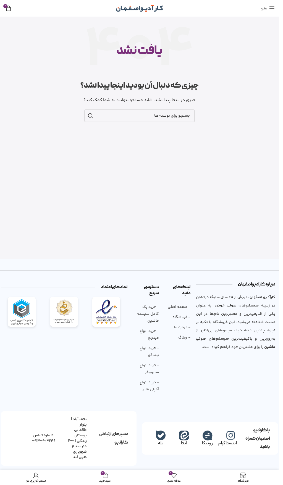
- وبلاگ (184, 338)
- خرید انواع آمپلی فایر (149, 385)
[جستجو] (90, 115)
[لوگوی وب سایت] (139, 8)
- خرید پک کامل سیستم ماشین (148, 314)
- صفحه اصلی (179, 307)
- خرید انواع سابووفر (149, 368)
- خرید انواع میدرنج (149, 334)
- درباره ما (182, 327)
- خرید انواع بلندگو (149, 351)
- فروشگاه (181, 317)
